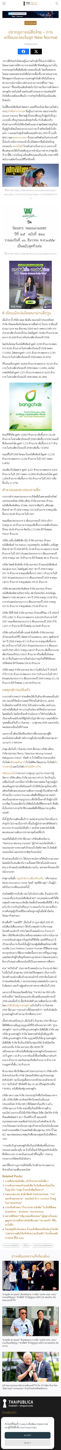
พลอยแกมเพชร (19, 137)
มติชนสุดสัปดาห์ (17, 762)
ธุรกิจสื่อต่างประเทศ (15, 111)
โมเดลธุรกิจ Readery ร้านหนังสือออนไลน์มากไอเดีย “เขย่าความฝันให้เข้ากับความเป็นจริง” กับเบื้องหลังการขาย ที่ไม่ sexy (31, 1233)
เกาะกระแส (30, 22)
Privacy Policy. (30, 1427)
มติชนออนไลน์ (9, 773)
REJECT (27, 1442)
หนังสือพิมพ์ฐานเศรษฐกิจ (18, 1005)
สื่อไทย (26, 1245)
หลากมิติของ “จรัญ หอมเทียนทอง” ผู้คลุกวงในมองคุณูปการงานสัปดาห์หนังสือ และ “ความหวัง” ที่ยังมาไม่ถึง (31, 1220)
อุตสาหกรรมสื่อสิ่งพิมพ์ (43, 1245)
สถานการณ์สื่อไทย (11, 1245)
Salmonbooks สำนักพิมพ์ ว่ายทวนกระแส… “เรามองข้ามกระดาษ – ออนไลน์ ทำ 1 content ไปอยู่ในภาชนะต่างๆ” (30, 1198)
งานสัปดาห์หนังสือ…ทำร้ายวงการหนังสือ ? (26, 1181)
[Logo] (30, 3)
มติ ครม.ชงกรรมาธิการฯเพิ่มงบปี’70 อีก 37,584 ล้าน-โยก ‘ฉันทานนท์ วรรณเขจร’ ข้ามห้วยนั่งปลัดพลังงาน (29, 1387)
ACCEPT (27, 1435)
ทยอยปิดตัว (18, 146)
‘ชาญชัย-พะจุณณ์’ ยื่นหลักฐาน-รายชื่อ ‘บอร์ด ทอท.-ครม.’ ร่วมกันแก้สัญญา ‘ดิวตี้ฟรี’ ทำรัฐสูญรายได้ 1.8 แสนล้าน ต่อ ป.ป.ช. (30, 1342)
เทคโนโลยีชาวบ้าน (32, 766)
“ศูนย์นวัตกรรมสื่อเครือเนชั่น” (30, 878)
